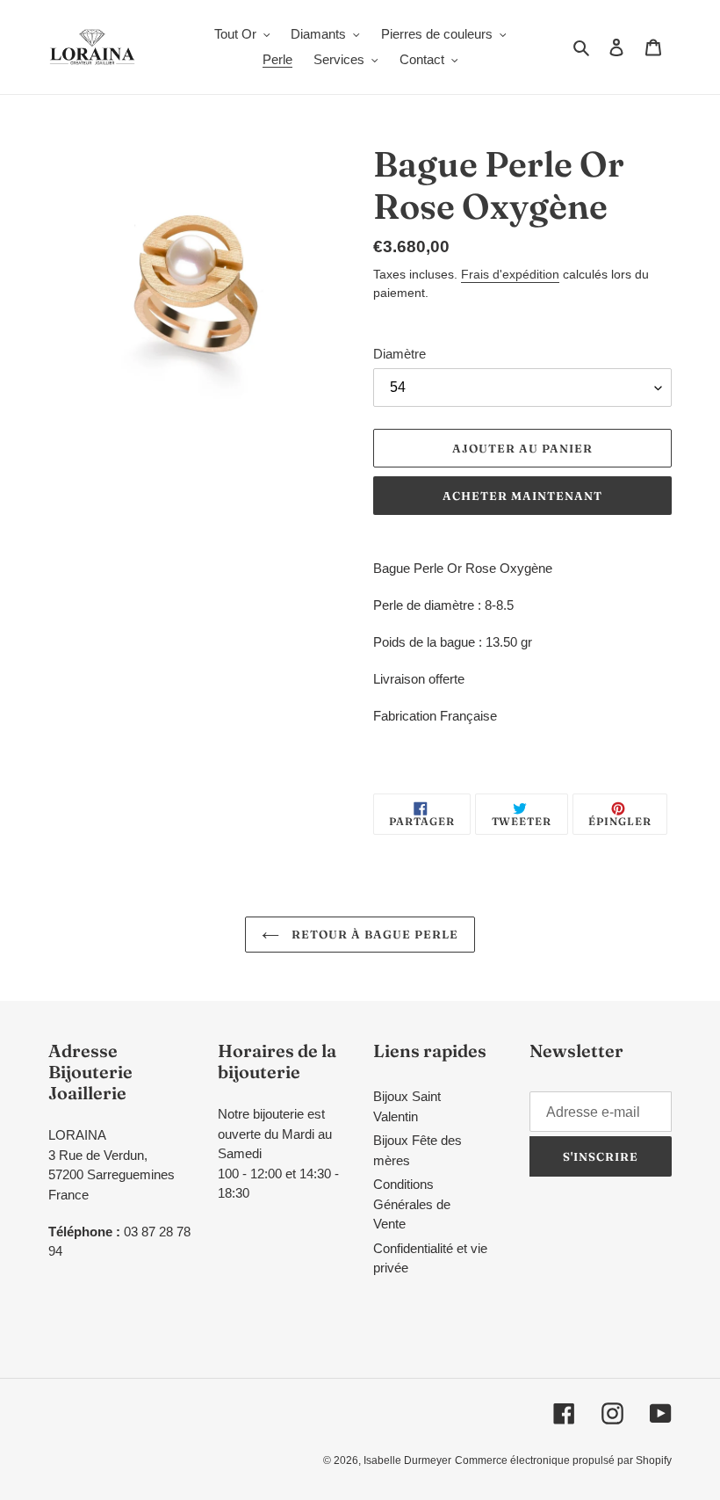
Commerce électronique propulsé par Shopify (563, 1460)
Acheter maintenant (523, 496)
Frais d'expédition (510, 274)
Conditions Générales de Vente (411, 1204)
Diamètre (399, 353)
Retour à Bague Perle (373, 934)
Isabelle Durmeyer (407, 1460)
